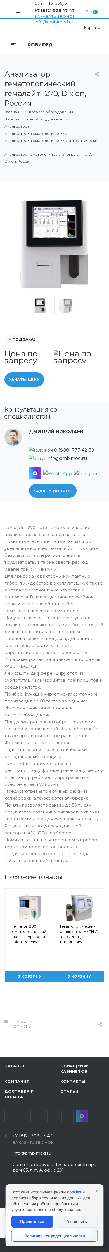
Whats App (67, 1116)
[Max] (35, 473)
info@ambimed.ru (54, 21)
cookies (74, 1192)
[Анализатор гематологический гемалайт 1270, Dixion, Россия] (54, 244)
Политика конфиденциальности (54, 1235)
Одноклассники (53, 1116)
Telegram (25, 1116)
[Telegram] (86, 473)
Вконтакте (10, 1116)
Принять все (32, 1221)
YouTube (39, 1116)
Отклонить (76, 1221)
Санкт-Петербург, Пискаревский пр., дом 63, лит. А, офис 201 (54, 1167)
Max (82, 1116)
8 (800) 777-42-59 (74, 450)
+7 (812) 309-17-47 (55, 10)
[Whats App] (57, 473)
